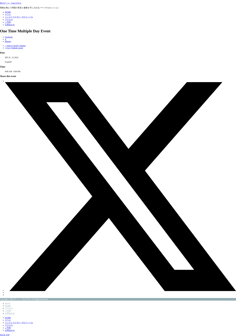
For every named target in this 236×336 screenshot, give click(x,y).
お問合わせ (10, 25)
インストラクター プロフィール (19, 17)
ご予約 (8, 22)
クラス (8, 14)
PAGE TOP (4, 335)
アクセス (9, 20)
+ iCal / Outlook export (14, 48)
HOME (8, 12)
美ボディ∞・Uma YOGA (10, 3)
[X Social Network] (120, 290)
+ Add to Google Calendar (15, 46)
